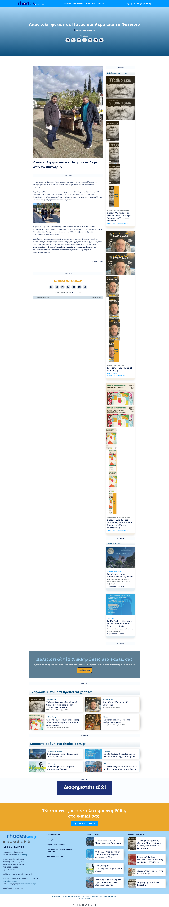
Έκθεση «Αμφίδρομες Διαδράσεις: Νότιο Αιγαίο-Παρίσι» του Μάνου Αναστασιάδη (120, 524)
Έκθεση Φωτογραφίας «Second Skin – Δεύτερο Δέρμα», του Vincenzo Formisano (119, 217)
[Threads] (144, 4)
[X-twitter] (134, 4)
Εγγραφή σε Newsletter (56, 844)
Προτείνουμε (116, 196)
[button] (67, 40)
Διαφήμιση (51, 840)
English (101, 4)
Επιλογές (114, 503)
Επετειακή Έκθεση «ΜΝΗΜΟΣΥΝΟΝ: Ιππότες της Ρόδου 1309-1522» (150, 859)
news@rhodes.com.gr (10, 881)
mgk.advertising (21, 855)
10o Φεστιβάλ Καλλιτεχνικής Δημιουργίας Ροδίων (61, 767)
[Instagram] (131, 4)
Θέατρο (105, 717)
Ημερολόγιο (90, 4)
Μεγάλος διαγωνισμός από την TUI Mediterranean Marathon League (121, 767)
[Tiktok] (141, 4)
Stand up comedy (112, 373)
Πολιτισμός (118, 571)
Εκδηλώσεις (78, 4)
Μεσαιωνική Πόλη (123, 223)
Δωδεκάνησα (81, 30)
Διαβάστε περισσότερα (115, 586)
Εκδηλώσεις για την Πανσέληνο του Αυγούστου (120, 575)
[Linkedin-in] (147, 4)
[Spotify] (150, 4)
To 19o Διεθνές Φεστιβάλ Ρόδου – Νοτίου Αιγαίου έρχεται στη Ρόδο (119, 623)
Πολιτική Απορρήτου (55, 856)
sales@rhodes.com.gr (28, 884)
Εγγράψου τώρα (84, 670)
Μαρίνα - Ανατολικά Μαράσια (116, 375)
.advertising (112, 896)
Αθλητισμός (107, 764)
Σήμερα (67, 4)
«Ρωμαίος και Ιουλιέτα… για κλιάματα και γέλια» (116, 721)
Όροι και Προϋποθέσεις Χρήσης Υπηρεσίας (59, 850)
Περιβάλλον (91, 30)
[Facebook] (128, 4)
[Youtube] (137, 4)
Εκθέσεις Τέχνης (111, 223)
